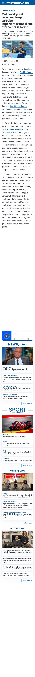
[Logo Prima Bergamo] (17, 2)
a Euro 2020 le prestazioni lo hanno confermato (16, 129)
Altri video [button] (28, 523)
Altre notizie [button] (27, 404)
